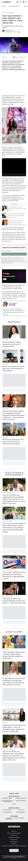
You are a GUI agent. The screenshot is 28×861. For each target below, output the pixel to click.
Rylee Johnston (10, 30)
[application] (14, 166)
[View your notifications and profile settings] (17, 2)
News (19, 31)
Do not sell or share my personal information (14, 845)
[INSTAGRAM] (10, 305)
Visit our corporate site (19, 856)
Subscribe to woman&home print (8, 818)
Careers (14, 843)
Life (2, 12)
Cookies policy (14, 841)
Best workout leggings (7, 812)
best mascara (5, 187)
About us (14, 831)
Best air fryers (20, 809)
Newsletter (23, 57)
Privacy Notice (18, 259)
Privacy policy (14, 839)
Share (5, 57)
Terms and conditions (14, 837)
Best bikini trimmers (7, 809)
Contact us (14, 835)
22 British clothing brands (20, 800)
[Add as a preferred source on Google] (14, 850)
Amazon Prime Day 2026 (14, 6)
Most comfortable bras (20, 812)
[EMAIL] (15, 305)
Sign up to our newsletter (19, 817)
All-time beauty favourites (7, 798)
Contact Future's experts (14, 833)
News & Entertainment (10, 12)
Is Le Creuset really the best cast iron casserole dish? (7, 801)
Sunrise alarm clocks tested (20, 798)
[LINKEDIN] (12, 305)
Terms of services (16, 257)
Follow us (16, 57)
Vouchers (14, 803)
